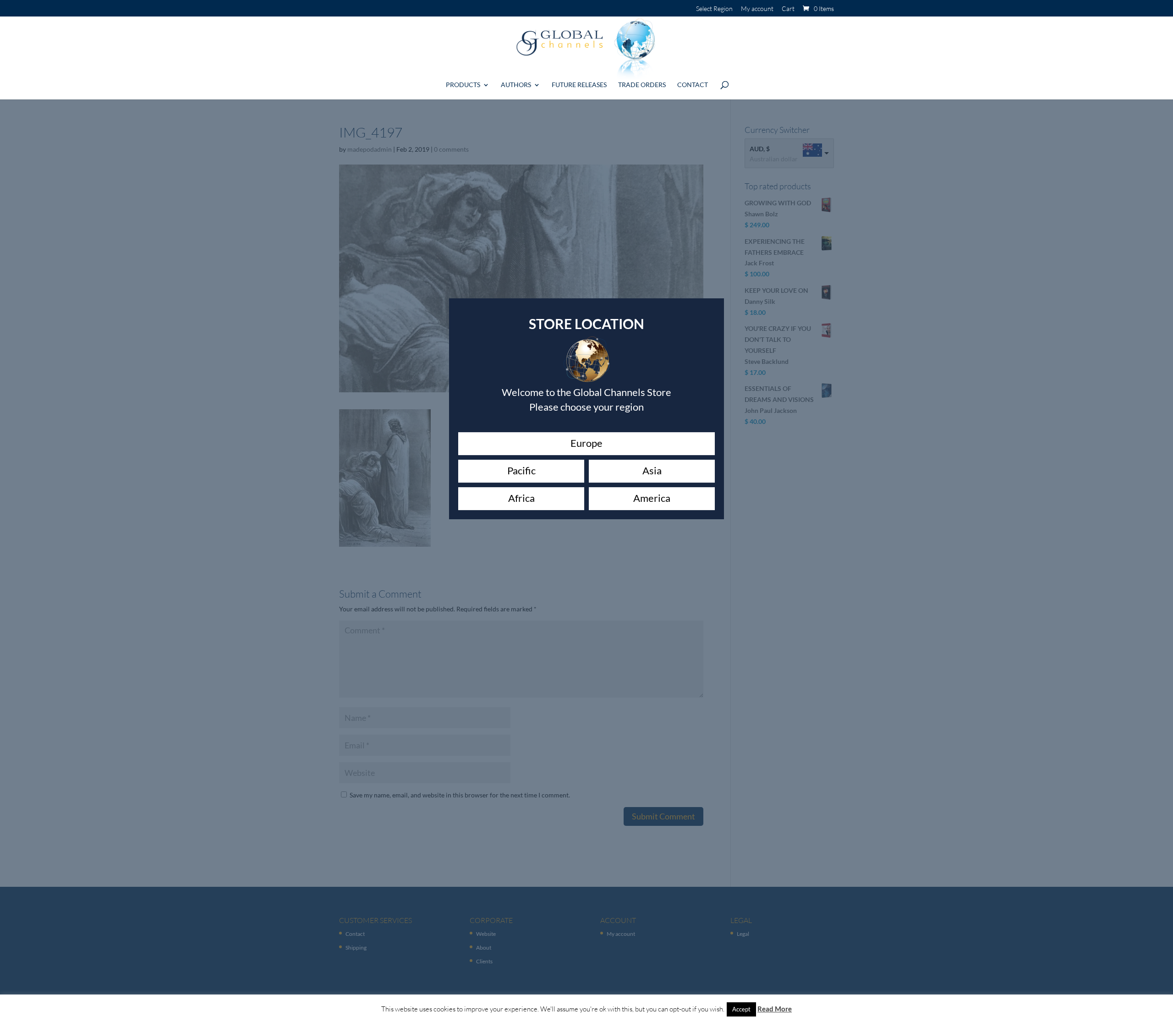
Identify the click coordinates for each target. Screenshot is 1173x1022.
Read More (774, 1009)
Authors (516, 85)
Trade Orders (642, 85)
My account (757, 8)
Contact (692, 85)
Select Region (714, 8)
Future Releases (579, 85)
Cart (788, 8)
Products (463, 85)
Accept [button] (741, 1009)
